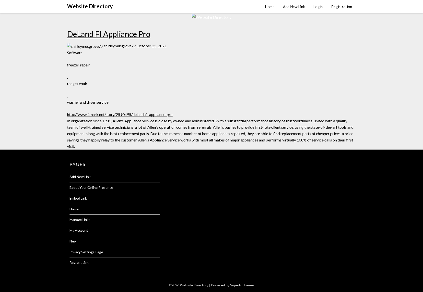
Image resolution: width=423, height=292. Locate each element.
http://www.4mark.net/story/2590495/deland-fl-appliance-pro (120, 114)
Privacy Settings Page (86, 252)
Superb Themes (242, 285)
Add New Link (294, 6)
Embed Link (78, 198)
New (73, 241)
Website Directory (90, 6)
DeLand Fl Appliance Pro (108, 34)
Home (269, 6)
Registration (341, 6)
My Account (79, 230)
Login (318, 6)
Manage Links (80, 219)
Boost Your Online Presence (91, 187)
